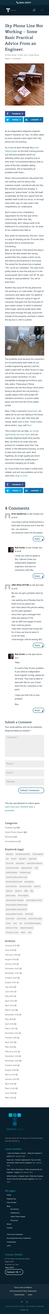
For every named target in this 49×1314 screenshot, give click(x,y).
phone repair (10, 918)
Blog (8, 1206)
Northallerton (29, 882)
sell (20, 923)
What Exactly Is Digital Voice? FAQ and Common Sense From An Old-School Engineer (25, 1178)
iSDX (36, 868)
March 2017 (10, 1028)
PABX (26, 891)
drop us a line (21, 476)
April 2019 (9, 1005)
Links (9, 1245)
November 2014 (12, 1061)
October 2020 (11, 978)
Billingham (9, 854)
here (29, 425)
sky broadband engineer (32, 923)
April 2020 (9, 1001)
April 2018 (9, 1024)
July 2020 (9, 987)
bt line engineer (38, 854)
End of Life (9, 863)
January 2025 (10, 945)
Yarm (29, 932)
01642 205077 (25, 3)
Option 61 (9, 891)
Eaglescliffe (32, 859)
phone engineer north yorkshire (16, 909)
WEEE (23, 932)
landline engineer (11, 872)
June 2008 (9, 1093)
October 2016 (11, 1038)
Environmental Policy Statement (19, 1238)
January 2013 (10, 1079)
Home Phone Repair (14, 832)
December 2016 (11, 1033)
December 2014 (11, 1056)
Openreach (32, 411)
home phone (20, 863)
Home (9, 1195)
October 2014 (11, 1065)
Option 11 (37, 886)
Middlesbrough (25, 872)
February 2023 (11, 955)
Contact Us (12, 1272)
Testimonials (11, 1242)
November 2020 (12, 973)
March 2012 (10, 1088)
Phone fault (29, 914)
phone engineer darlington (15, 900)
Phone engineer (23, 895)
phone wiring (21, 918)
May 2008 (9, 1098)
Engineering (10, 828)
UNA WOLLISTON (20, 585)
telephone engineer (26, 928)
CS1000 (13, 859)
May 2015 (9, 1047)
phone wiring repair (35, 918)
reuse (15, 923)
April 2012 (9, 1084)
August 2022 (10, 959)
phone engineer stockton (14, 914)
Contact (10, 1228)
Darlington (22, 859)
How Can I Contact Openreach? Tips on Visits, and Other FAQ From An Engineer (24, 1161)
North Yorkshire (11, 886)
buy (7, 859)
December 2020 (12, 969)
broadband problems (23, 854)
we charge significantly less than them (22, 433)
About (9, 1224)
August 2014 (10, 1070)
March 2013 (10, 1075)
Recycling (9, 837)
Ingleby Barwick (26, 868)
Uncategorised (11, 841)
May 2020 (9, 996)
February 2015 (11, 1052)
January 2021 (10, 964)
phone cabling (10, 895)
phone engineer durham (34, 900)
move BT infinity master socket (16, 877)
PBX (31, 891)
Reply (37, 538)
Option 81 (18, 891)
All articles (15, 1209)
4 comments (16, 58)
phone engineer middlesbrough (16, 905)
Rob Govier (11, 55)
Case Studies (11, 1202)
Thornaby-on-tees (12, 932)
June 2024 (9, 950)
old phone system (25, 886)
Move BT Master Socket (14, 882)
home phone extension (34, 863)
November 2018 (12, 1015)
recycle (8, 923)
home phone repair (12, 868)
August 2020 (10, 982)
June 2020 (9, 992)
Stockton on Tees (12, 928)
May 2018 (9, 1019)
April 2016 (9, 1042)
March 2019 (10, 1010)
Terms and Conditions (15, 1234)
